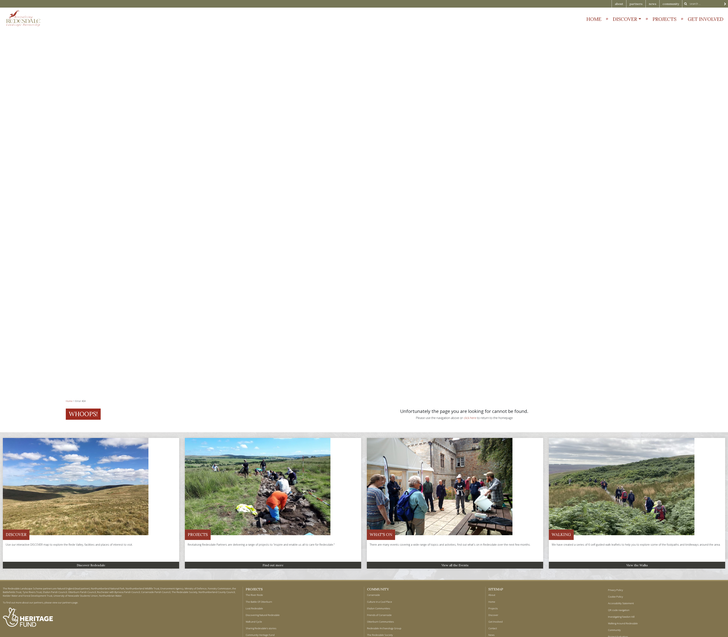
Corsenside (373, 595)
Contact (492, 628)
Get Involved (705, 19)
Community (378, 589)
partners (635, 4)
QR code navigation (618, 610)
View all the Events (455, 565)
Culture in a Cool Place (379, 601)
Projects (664, 19)
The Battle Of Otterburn (259, 601)
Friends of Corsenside (379, 615)
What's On (381, 534)
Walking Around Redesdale (623, 623)
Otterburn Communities (380, 621)
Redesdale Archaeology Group (384, 628)
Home (593, 19)
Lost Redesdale (254, 608)
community (671, 4)
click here (470, 418)
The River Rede (254, 595)
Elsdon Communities (378, 608)
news (652, 4)
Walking (561, 534)
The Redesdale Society (380, 635)
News (491, 635)
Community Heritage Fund (260, 635)
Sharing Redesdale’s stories (261, 628)
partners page (70, 602)
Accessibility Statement (621, 603)
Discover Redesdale (91, 565)
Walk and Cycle (254, 621)
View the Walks (637, 565)
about (619, 4)
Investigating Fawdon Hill (621, 616)
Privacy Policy (615, 590)
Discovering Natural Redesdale (263, 615)
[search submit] (725, 4)
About (491, 595)
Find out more (273, 565)
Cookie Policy (615, 596)
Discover (625, 19)
